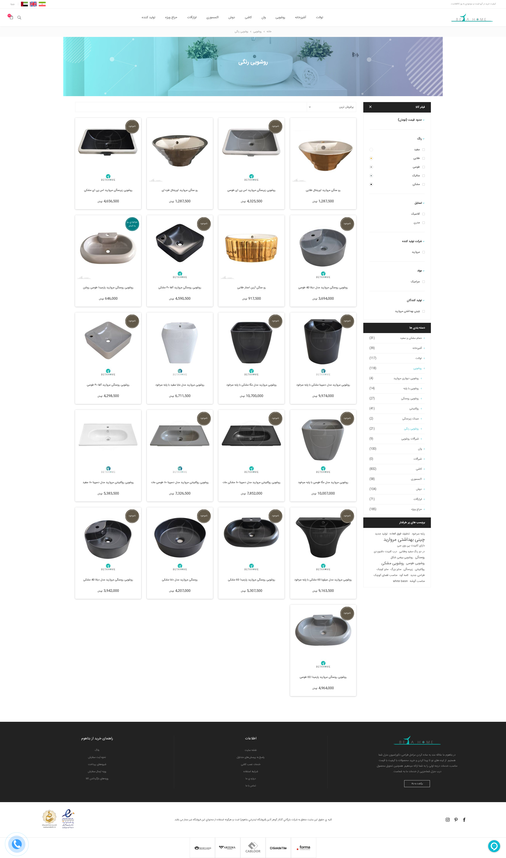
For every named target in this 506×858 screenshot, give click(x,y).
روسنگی (420, 557)
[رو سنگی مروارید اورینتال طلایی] (323, 151)
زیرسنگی (408, 569)
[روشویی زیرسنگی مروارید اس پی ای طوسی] (251, 151)
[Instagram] (448, 820)
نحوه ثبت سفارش (97, 757)
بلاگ (97, 750)
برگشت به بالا (417, 784)
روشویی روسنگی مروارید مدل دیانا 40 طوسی (323, 287)
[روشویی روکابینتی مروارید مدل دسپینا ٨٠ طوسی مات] (180, 443)
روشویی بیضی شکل (402, 557)
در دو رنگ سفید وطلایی (412, 551)
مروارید (416, 252)
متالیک (416, 175)
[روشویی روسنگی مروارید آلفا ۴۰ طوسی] (108, 345)
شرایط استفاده (251, 771)
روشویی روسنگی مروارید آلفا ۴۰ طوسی (108, 385)
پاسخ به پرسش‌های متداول (250, 757)
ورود (12, 4)
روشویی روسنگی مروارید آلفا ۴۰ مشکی (179, 287)
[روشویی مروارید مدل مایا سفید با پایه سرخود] (180, 345)
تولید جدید (381, 533)
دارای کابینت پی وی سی (411, 545)
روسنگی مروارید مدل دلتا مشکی (180, 579)
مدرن (417, 222)
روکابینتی (420, 569)
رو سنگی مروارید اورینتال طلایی (323, 190)
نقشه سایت (251, 750)
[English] (33, 4)
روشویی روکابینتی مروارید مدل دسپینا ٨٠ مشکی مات (251, 482)
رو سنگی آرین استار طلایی (251, 287)
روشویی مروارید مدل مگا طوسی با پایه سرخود (323, 482)
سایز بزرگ (395, 569)
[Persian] (42, 4)
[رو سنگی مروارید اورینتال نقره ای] (180, 151)
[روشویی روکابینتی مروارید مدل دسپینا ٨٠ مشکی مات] (251, 443)
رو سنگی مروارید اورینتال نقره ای (180, 190)
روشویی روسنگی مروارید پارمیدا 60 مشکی (251, 579)
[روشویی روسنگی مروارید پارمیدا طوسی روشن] (108, 248)
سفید (417, 149)
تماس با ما (250, 786)
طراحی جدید (417, 575)
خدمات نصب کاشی (251, 764)
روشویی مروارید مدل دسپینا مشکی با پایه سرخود (323, 385)
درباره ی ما (250, 778)
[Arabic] (24, 4)
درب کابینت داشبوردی (385, 551)
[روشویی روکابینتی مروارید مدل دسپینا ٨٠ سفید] (108, 443)
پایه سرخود (418, 533)
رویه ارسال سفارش (97, 771)
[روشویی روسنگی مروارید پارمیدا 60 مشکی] (251, 540)
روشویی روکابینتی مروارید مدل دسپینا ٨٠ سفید (108, 482)
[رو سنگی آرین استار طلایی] (251, 248)
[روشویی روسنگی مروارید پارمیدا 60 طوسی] (323, 638)
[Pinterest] (456, 820)
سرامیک (415, 281)
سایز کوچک (382, 569)
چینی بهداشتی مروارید (407, 311)
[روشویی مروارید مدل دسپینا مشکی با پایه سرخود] (323, 345)
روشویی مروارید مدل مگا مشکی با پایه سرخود (251, 385)
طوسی (416, 167)
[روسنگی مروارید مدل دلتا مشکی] (180, 540)
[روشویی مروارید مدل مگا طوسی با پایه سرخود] (323, 443)
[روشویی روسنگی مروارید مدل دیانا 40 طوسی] (323, 248)
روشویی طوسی (415, 563)
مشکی (416, 184)
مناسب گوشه (417, 581)
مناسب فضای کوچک (385, 575)
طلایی (416, 158)
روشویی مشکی (392, 563)
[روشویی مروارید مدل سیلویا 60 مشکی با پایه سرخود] (323, 540)
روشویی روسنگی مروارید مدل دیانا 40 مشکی (108, 579)
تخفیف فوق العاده (400, 533)
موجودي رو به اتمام (132, 224)
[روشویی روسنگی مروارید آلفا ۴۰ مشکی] (180, 248)
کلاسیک (415, 214)
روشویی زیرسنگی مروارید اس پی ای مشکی (108, 190)
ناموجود (275, 126)
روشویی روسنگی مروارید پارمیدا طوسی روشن (108, 287)
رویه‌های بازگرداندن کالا (97, 778)
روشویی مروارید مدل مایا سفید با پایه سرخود (179, 385)
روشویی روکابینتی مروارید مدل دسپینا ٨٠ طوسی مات (180, 482)
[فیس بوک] (464, 820)
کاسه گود (403, 575)
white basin (400, 581)
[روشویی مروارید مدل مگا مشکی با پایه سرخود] (251, 345)
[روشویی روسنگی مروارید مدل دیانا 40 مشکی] (108, 540)
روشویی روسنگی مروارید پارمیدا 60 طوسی (323, 677)
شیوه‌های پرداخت (97, 764)
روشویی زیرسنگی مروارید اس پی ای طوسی (251, 190)
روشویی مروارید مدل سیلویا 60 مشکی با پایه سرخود (323, 579)
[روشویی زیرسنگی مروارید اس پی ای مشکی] (108, 151)
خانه (269, 31)
